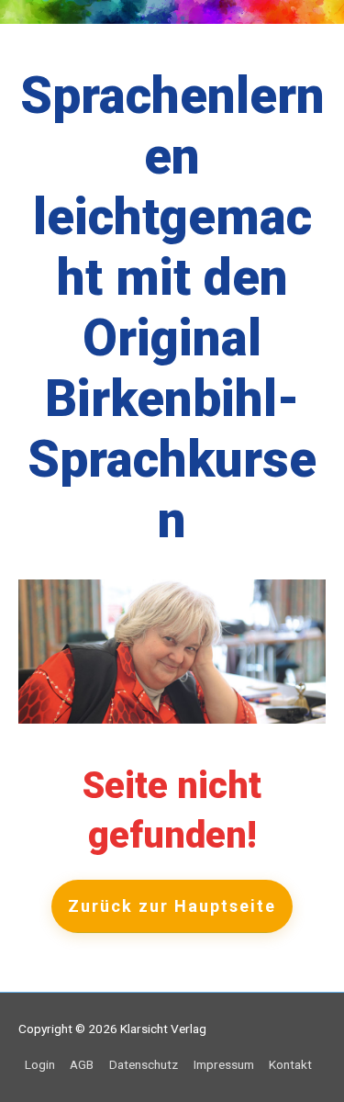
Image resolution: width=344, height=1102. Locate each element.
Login (40, 1064)
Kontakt (290, 1064)
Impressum (224, 1064)
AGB (82, 1064)
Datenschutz (143, 1064)
